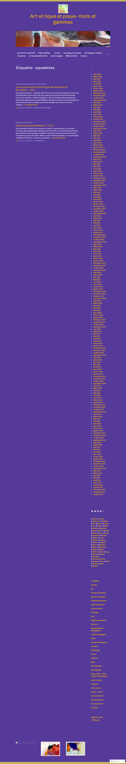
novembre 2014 (99, 407)
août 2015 (97, 386)
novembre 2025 (99, 95)
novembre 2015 (99, 379)
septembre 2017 (99, 327)
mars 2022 (97, 199)
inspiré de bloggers (98, 634)
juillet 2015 (97, 388)
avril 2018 (97, 310)
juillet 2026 (97, 77)
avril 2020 (97, 254)
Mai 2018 (96, 308)
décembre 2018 (99, 291)
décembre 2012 (99, 461)
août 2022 (97, 188)
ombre (95, 542)
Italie (93, 638)
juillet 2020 (97, 247)
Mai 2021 (96, 223)
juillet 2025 (97, 105)
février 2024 (98, 145)
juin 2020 (97, 249)
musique (94, 646)
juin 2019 (96, 277)
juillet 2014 (97, 417)
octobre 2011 (98, 494)
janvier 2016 (98, 374)
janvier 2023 (98, 176)
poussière (102, 547)
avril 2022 (97, 197)
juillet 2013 (97, 445)
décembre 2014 (99, 405)
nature (93, 654)
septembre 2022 (99, 185)
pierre (94, 545)
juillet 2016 (97, 360)
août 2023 (97, 159)
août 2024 (97, 131)
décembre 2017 (99, 320)
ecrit (93, 616)
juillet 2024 (97, 133)
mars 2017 (97, 341)
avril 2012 (97, 480)
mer (101, 533)
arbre (102, 519)
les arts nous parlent (99, 642)
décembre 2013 (99, 433)
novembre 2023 (99, 152)
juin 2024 (97, 136)
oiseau (95, 540)
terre (102, 561)
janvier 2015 (98, 402)
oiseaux (103, 540)
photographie (21, 84)
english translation (98, 620)
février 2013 (98, 457)
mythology (95, 650)
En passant (21, 56)
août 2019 (97, 273)
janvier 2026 (98, 91)
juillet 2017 (97, 332)
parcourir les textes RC (26, 53)
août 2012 (97, 471)
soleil (102, 554)
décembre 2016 (99, 348)
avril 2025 (97, 112)
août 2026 (97, 74)
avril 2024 (97, 140)
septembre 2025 (99, 100)
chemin (105, 521)
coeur (99, 524)
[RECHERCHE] (108, 54)
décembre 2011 (99, 490)
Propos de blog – (44, 53)
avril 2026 (97, 84)
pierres (102, 545)
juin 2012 (96, 476)
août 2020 (97, 244)
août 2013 (97, 442)
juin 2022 (97, 192)
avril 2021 (97, 225)
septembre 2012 (99, 468)
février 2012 (98, 485)
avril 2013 (97, 452)
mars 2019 (97, 284)
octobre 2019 (98, 268)
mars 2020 (97, 256)
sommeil (95, 557)
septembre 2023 (99, 157)
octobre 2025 (98, 98)
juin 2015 (96, 391)
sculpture (95, 684)
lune (94, 531)
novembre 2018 (99, 294)
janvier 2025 (98, 119)
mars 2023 (97, 171)
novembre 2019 (99, 265)
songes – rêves (97, 692)
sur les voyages (57, 56)
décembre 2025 (99, 93)
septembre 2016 (99, 355)
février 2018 (98, 315)
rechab (20, 107)
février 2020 (98, 258)
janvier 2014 (98, 431)
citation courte (97, 608)
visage (95, 564)
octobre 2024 (98, 126)
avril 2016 (97, 367)
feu (93, 526)
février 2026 (98, 88)
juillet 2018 (97, 303)
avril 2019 (97, 282)
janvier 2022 (98, 204)
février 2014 (98, 428)
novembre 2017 (99, 322)
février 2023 (98, 173)
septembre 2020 (99, 242)
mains (94, 533)
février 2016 (98, 372)
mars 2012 (97, 483)
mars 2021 (97, 228)
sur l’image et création (93, 53)
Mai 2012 (96, 478)
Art (92, 589)
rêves (94, 552)
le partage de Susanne (72, 53)
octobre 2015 (98, 381)
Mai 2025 (97, 110)
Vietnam (94, 708)
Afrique (94, 585)
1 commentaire (39, 141)
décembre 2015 (99, 376)
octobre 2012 (98, 466)
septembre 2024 (100, 129)
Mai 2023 (97, 166)
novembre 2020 (99, 237)
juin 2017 (96, 334)
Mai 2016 (97, 365)
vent (108, 561)
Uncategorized (97, 704)
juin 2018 (96, 306)
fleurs (99, 526)
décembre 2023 (99, 150)
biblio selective (72, 56)
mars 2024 (97, 143)
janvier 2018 (98, 317)
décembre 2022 (99, 178)
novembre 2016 (99, 350)
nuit (102, 538)
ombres (103, 542)
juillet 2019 (97, 275)
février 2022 (98, 202)
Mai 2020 (97, 251)
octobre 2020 (98, 239)
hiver (106, 526)
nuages (95, 538)
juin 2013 (96, 447)
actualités (95, 581)
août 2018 (97, 301)
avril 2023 (97, 169)
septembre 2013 (99, 440)
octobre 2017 (98, 324)
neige (104, 535)
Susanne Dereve (97, 700)
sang (107, 552)
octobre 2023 (98, 154)
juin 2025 (97, 107)
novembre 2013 (99, 435)
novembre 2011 (99, 492)
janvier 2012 (98, 487)
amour (95, 519)
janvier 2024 (98, 147)
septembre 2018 (99, 298)
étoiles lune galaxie (99, 601)
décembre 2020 (99, 235)
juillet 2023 (97, 162)
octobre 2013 (98, 438)
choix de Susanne (98, 605)
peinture (94, 658)
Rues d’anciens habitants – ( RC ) (35, 125)
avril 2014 (97, 424)
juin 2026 (97, 79)
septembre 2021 (99, 214)
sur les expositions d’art (38, 56)
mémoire (96, 535)
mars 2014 (97, 426)
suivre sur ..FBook (97, 719)
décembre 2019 (99, 263)
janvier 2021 (98, 232)
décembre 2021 (99, 206)
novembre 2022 (99, 180)
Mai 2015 (96, 393)
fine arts (94, 624)
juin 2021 (96, 221)
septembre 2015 (99, 383)
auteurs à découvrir (98, 593)
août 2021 (97, 216)
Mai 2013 (96, 450)
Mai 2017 (96, 336)
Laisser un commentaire (42, 107)
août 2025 (97, 103)
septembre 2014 (99, 412)
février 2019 (98, 287)
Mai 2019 (97, 280)
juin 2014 (97, 419)
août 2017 (97, 329)
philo (93, 662)
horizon (95, 528)
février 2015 (98, 400)
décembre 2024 (99, 121)
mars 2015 (97, 398)
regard (95, 549)
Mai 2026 (97, 81)
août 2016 (97, 357)
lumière (104, 528)
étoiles (95, 566)
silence (95, 554)
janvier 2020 (98, 261)
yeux (102, 564)
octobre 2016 (98, 353)
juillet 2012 (97, 473)
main (107, 531)
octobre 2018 (98, 296)
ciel (93, 524)
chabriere (96, 521)
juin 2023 (97, 164)
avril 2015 (97, 395)
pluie (94, 547)
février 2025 (98, 117)
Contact (57, 53)
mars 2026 (97, 86)
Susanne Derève (98, 559)
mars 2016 (97, 369)
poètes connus (96, 680)
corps (106, 524)
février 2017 (98, 343)
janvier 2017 (98, 346)
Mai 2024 (97, 138)
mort (107, 533)
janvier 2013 (98, 459)
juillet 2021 (97, 218)
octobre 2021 (98, 211)
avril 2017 (97, 339)
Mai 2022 (97, 195)
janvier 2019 (98, 289)
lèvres (100, 531)
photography (32, 84)
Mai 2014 (97, 421)
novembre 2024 (99, 124)
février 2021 (98, 230)
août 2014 (97, 414)
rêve (102, 549)
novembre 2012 (99, 464)
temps (95, 561)
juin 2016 (96, 362)
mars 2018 (97, 313)
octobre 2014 (98, 409)
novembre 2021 (99, 209)
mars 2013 (97, 454)
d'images (19, 122)
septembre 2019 (99, 270)
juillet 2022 (97, 190)
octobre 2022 (98, 183)
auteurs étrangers (98, 597)
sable (101, 552)
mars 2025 (97, 114)
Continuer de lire (31, 105)
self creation (42, 84)
